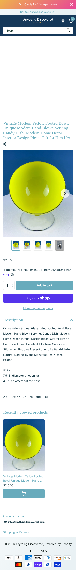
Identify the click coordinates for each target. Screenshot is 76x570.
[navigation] (15, 245)
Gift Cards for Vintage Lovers (38, 4)
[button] (65, 193)
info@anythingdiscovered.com (26, 521)
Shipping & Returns (16, 532)
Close (71, 4)
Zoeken (68, 30)
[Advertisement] (38, 76)
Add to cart (44, 285)
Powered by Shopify (58, 544)
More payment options (38, 308)
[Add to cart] (24, 493)
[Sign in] (63, 21)
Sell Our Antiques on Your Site (37, 11)
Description (13, 320)
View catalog (5, 21)
